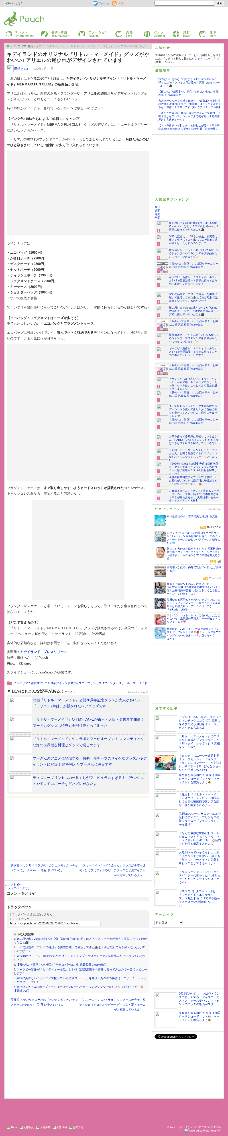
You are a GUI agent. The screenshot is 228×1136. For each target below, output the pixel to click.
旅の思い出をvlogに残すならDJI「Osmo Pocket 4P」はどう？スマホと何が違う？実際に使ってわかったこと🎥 (189, 82)
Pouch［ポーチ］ (15, 12)
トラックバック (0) (17, 888)
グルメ (147, 32)
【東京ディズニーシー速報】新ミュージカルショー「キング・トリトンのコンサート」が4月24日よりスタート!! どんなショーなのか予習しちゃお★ (200, 763)
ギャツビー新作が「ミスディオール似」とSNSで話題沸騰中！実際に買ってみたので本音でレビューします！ (193, 280)
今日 (157, 207)
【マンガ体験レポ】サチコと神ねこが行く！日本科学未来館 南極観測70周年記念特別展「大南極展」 (189, 127)
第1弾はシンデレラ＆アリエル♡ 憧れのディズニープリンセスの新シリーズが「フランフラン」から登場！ (200, 819)
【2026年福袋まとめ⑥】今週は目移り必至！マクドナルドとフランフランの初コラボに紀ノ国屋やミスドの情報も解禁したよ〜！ (193, 468)
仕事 (201, 32)
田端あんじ (22, 69)
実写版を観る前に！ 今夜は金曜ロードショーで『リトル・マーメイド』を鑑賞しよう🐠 (199, 778)
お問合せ (78, 1127)
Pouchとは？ (15, 3)
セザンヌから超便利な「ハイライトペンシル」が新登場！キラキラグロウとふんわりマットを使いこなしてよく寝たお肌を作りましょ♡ (193, 383)
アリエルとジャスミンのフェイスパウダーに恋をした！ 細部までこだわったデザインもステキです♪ (199, 877)
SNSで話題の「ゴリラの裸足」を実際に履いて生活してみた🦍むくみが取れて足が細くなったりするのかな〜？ (193, 240)
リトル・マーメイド (134, 683)
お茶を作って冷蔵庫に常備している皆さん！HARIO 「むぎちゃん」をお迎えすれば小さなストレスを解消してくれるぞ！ (193, 440)
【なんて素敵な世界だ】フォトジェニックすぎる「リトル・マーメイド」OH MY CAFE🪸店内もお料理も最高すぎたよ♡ (200, 838)
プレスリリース (55, 652)
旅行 (175, 32)
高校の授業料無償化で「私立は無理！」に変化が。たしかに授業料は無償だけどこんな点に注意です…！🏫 (193, 480)
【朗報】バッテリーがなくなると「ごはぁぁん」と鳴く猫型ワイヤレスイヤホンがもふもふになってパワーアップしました (193, 455)
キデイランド (30, 652)
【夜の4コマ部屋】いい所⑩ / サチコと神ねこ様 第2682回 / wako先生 (193, 394)
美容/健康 (46, 32)
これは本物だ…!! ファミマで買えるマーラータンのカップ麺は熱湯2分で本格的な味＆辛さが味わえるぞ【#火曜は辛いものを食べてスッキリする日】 (194, 495)
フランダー (111, 683)
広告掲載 (61, 1127)
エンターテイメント (18, 32)
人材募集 (45, 1127)
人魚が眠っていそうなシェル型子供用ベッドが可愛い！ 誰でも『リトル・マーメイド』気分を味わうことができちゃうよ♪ (199, 858)
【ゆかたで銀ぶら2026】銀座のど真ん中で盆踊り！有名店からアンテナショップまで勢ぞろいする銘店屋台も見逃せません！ (189, 116)
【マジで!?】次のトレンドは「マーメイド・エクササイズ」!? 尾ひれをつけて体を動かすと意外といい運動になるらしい (199, 898)
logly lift (144, 692)
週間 (157, 210)
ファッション (85, 32)
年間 (157, 217)
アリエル (45, 683)
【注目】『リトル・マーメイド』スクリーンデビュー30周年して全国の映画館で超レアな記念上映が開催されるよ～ (199, 800)
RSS (114, 2)
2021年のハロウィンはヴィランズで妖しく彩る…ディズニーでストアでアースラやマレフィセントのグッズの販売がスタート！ (199, 1000)
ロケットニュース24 (204, 58)
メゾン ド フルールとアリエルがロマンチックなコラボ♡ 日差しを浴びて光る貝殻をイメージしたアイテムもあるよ (200, 722)
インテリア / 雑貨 (25, 683)
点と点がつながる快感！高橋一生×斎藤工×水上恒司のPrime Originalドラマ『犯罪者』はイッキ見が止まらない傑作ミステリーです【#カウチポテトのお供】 (189, 104)
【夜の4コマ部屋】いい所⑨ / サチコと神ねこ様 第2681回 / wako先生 (193, 421)
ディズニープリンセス (87, 683)
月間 (157, 214)
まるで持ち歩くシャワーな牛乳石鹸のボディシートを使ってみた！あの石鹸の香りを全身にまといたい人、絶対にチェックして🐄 (193, 411)
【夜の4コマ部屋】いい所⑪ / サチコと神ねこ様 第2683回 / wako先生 (61, 964)
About (14, 1127)
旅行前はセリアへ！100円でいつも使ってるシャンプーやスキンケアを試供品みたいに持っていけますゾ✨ (194, 253)
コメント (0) (12, 884)
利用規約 (28, 1127)
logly (219, 509)
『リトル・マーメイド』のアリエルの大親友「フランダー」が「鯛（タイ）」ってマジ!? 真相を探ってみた (199, 742)
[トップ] (8, 46)
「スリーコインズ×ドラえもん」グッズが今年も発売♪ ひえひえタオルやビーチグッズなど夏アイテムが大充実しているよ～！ (112, 870)
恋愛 (117, 32)
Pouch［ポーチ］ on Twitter (101, 3)
